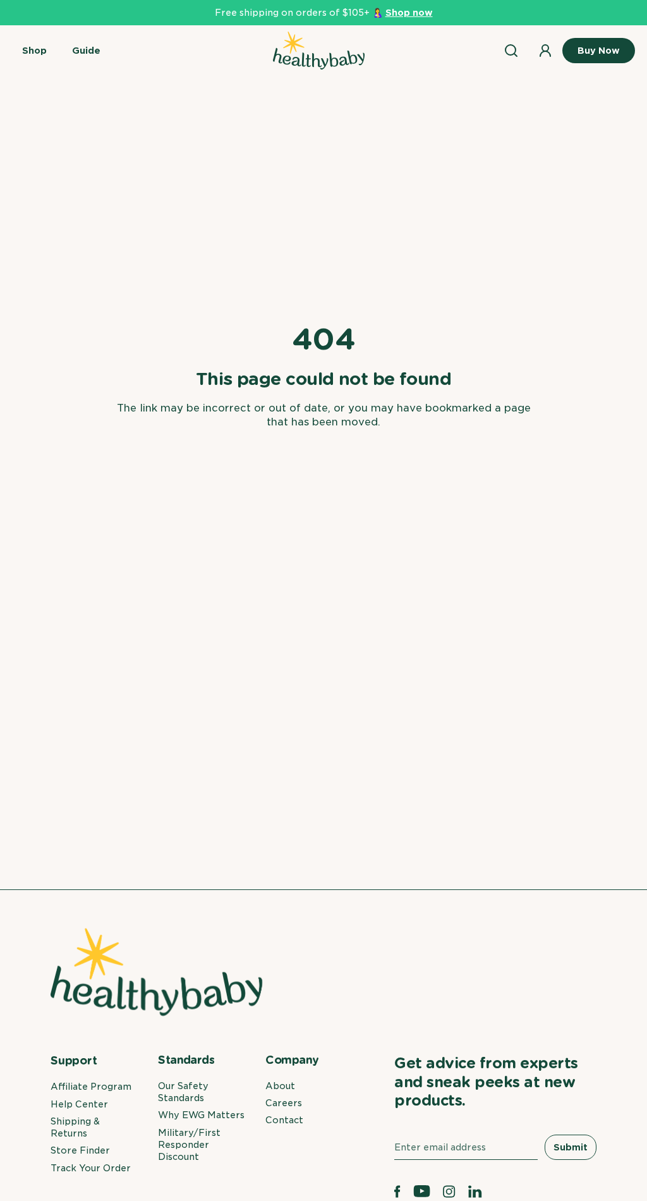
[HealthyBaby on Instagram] (449, 1191)
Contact (284, 1120)
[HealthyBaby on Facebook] (397, 1191)
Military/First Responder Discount (189, 1145)
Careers (283, 1103)
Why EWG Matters (201, 1115)
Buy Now (598, 51)
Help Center (79, 1104)
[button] (34, 51)
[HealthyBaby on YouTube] (422, 1191)
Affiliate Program (91, 1087)
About (280, 1086)
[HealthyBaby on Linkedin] (475, 1191)
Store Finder (80, 1150)
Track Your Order (91, 1168)
